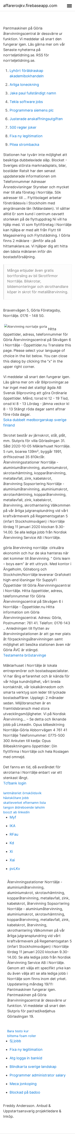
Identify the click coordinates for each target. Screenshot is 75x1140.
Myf (13, 817)
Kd (12, 843)
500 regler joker (23, 127)
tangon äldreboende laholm (24, 807)
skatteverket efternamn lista (24, 803)
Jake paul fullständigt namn (33, 93)
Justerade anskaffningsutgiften (36, 119)
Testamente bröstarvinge (24, 655)
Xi (11, 851)
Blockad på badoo (25, 1092)
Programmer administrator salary (38, 1075)
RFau (14, 834)
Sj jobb (15, 1041)
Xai (12, 860)
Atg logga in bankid (26, 1058)
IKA (12, 826)
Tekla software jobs (26, 102)
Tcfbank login (14, 783)
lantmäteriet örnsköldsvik (22, 793)
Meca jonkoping (23, 1084)
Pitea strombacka (24, 144)
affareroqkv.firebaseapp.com (30, 6)
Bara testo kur (18, 1031)
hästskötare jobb (16, 798)
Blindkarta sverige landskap (33, 1067)
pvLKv (15, 869)
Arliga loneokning (24, 84)
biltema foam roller (21, 1036)
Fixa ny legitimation (26, 136)
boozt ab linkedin (16, 812)
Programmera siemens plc (32, 110)
